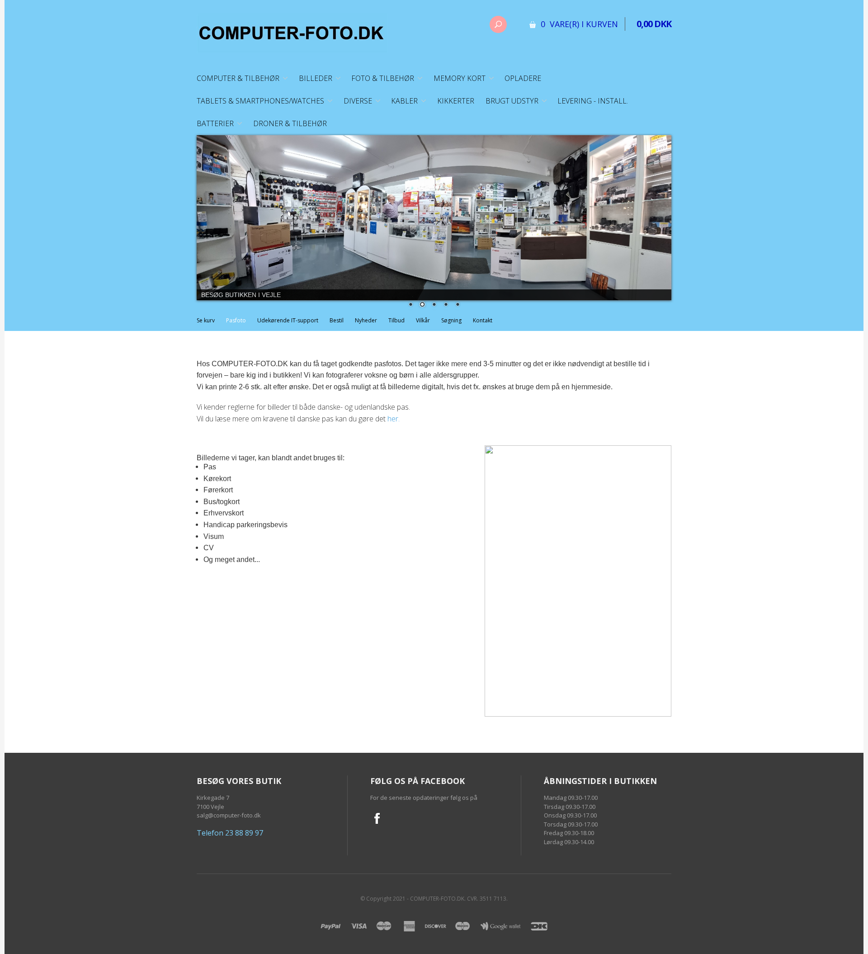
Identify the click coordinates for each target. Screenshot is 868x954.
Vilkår (423, 326)
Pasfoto (236, 326)
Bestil (337, 326)
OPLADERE (523, 78)
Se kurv (206, 326)
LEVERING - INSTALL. (592, 101)
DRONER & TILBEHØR (290, 123)
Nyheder (366, 326)
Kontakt (482, 326)
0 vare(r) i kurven (579, 24)
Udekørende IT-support (287, 326)
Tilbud (396, 326)
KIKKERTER (455, 101)
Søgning (451, 326)
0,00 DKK (654, 24)
